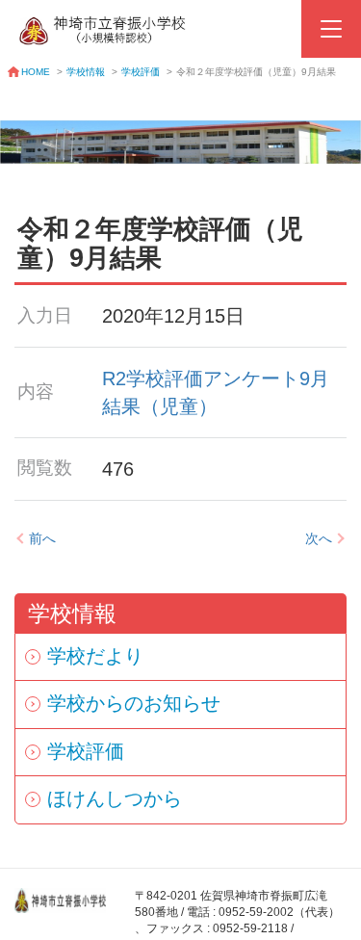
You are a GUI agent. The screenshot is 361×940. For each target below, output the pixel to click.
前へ (42, 538)
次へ (318, 538)
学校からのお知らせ (133, 703)
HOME (35, 71)
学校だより (95, 655)
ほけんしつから (114, 798)
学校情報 (85, 71)
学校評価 (140, 71)
